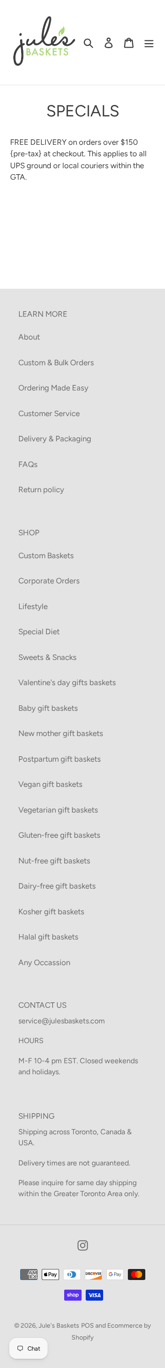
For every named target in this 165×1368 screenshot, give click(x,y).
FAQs (28, 464)
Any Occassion (44, 962)
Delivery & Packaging (54, 438)
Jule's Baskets (58, 1326)
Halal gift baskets (48, 936)
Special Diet (39, 631)
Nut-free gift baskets (54, 860)
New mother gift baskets (60, 733)
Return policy (41, 489)
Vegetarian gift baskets (58, 809)
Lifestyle (33, 606)
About (29, 336)
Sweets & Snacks (47, 657)
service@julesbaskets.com (61, 1020)
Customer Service (49, 413)
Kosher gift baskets (51, 911)
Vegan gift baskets (50, 784)
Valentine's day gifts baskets (67, 682)
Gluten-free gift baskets (59, 835)
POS (87, 1326)
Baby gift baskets (48, 708)
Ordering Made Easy (53, 387)
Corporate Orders (49, 580)
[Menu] (149, 42)
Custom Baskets (46, 555)
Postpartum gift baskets (59, 759)
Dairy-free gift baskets (57, 885)
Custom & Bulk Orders (56, 362)
